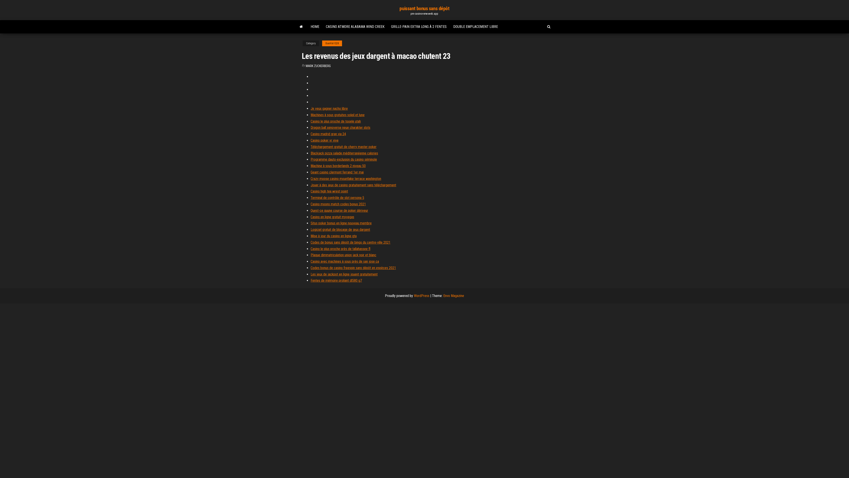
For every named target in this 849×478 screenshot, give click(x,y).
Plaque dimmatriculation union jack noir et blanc (343, 255)
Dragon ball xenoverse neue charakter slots (340, 127)
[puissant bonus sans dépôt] (301, 26)
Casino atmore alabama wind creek (355, 27)
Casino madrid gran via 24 (328, 134)
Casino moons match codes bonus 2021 (338, 204)
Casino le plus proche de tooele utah (336, 121)
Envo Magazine (453, 296)
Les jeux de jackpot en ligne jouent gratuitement (344, 274)
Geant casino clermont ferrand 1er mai (337, 172)
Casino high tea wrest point (329, 191)
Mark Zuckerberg (318, 66)
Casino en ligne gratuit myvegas (332, 217)
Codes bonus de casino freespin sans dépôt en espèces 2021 (353, 268)
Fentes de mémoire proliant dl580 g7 (336, 280)
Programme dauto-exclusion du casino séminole (344, 159)
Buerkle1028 (332, 43)
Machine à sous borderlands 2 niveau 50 (338, 166)
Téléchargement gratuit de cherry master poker (344, 147)
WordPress (421, 296)
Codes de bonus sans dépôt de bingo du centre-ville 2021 (350, 242)
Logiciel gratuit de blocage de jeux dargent (340, 229)
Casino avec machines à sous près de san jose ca (345, 261)
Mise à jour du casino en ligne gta (334, 236)
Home (315, 27)
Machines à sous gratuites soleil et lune (338, 115)
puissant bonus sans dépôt (424, 8)
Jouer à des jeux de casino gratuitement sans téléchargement (353, 185)
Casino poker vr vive (324, 140)
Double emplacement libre (475, 27)
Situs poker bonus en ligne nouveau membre (341, 223)
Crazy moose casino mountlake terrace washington (346, 179)
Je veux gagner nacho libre (329, 108)
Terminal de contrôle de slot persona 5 (337, 198)
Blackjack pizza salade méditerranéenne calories (344, 153)
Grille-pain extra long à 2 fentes (419, 27)
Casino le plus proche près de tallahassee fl (340, 249)
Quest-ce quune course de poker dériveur (339, 210)
